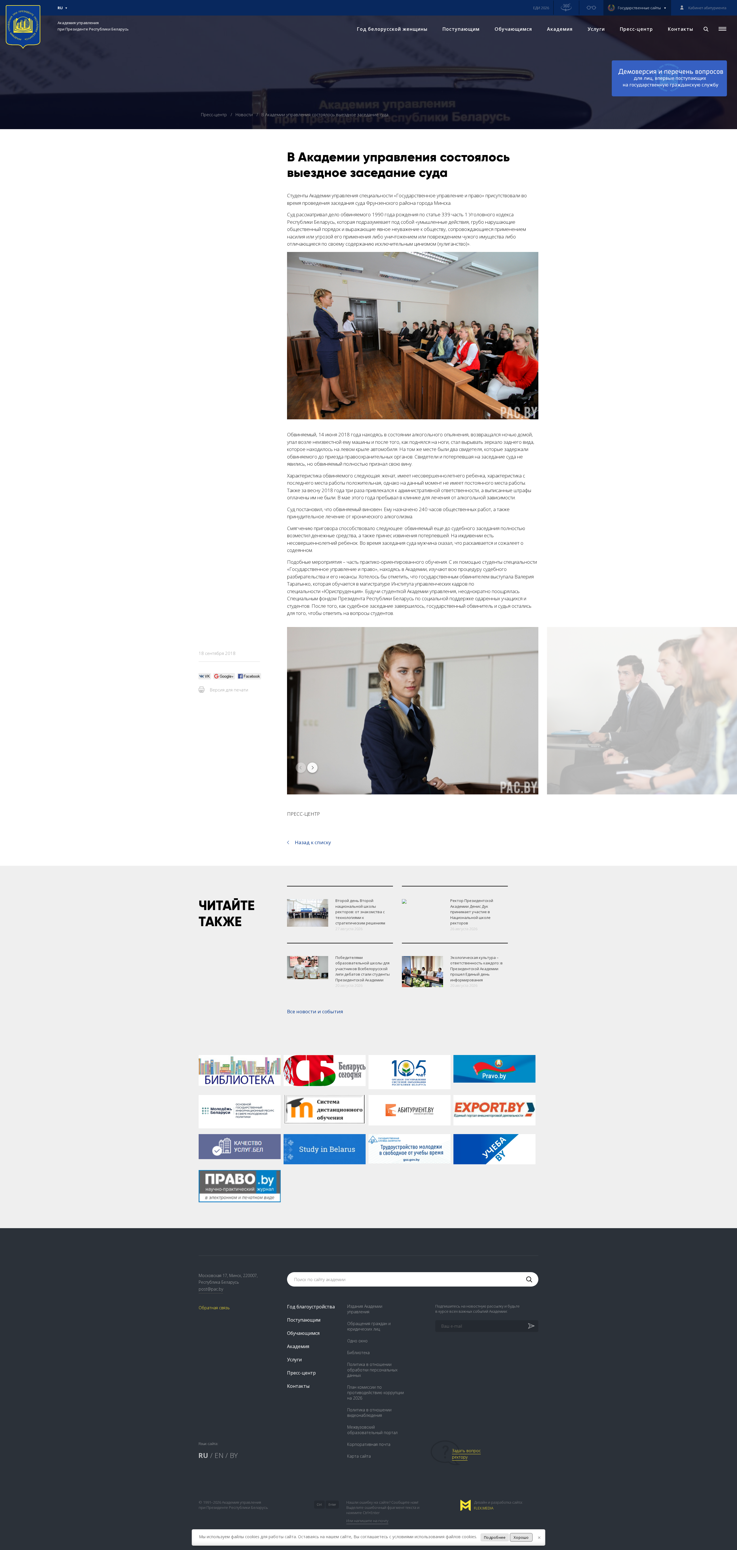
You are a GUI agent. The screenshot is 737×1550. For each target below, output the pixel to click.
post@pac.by (211, 1289)
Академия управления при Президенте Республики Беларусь (93, 26)
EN (218, 1455)
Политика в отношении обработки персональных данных (372, 1370)
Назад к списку (313, 842)
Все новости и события (315, 1011)
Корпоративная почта (368, 1444)
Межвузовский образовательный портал (372, 1429)
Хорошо (521, 1537)
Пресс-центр (636, 29)
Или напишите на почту (367, 1520)
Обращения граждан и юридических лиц (369, 1326)
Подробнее (495, 1537)
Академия (560, 29)
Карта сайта (359, 1456)
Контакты (680, 29)
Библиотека (358, 1352)
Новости (244, 114)
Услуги (596, 29)
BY (234, 1455)
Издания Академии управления (364, 1309)
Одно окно (357, 1340)
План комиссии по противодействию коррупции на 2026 (375, 1392)
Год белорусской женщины (392, 29)
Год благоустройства (311, 1307)
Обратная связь (214, 1307)
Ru (60, 10)
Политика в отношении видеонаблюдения (369, 1412)
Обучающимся (513, 29)
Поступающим (461, 29)
